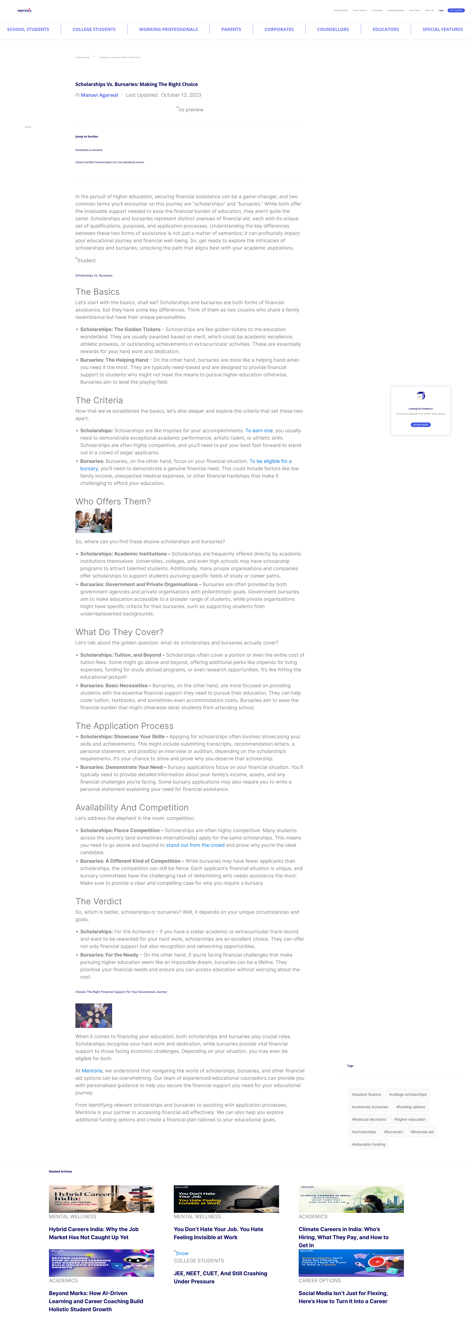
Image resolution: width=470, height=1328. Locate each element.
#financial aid (422, 1132)
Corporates (279, 29)
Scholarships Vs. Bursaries (88, 150)
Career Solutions (360, 10)
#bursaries (393, 1132)
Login (441, 10)
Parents (231, 29)
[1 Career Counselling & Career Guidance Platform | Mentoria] (25, 10)
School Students (28, 29)
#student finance (366, 1094)
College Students (94, 29)
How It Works (414, 10)
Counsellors (333, 29)
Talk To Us (429, 10)
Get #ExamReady (341, 10)
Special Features (443, 29)
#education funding (368, 1144)
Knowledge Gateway (395, 10)
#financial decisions (369, 1119)
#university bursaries (370, 1107)
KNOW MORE (420, 424)
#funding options (410, 1107)
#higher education (410, 1119)
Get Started (456, 10)
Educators (386, 29)
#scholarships (364, 1132)
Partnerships (377, 10)
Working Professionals (168, 29)
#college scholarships (408, 1094)
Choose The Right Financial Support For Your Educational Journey (109, 162)
